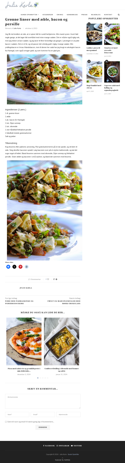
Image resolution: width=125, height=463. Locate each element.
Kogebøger (48, 15)
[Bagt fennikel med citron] (94, 72)
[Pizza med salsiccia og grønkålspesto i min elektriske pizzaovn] (24, 341)
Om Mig (60, 15)
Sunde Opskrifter (29, 15)
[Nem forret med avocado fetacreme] (112, 34)
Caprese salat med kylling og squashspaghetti (112, 87)
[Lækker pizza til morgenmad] (94, 34)
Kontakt (108, 15)
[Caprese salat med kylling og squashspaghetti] (112, 72)
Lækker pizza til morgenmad (93, 49)
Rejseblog (95, 15)
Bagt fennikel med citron (94, 86)
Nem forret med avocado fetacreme (110, 50)
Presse (84, 15)
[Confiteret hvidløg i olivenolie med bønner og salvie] (61, 341)
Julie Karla (17, 28)
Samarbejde (72, 15)
